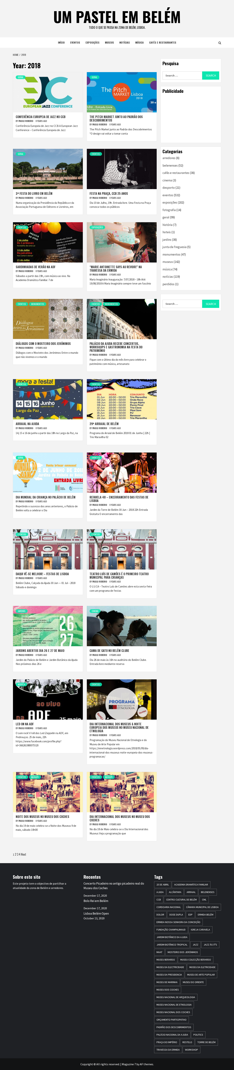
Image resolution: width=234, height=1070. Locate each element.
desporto (169, 188)
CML (204, 899)
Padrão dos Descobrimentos (173, 1027)
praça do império (166, 1042)
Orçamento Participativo (171, 1019)
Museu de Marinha (167, 982)
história (167, 225)
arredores (169, 158)
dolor (160, 914)
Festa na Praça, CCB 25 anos (109, 193)
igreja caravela (200, 929)
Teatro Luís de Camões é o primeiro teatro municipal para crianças (119, 576)
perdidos (168, 284)
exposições (92, 42)
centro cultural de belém (181, 899)
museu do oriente (193, 982)
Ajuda (160, 892)
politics (198, 1034)
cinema (95, 611)
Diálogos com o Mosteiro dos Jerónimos (43, 343)
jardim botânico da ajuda (171, 937)
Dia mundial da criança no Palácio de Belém (46, 497)
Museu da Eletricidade (202, 967)
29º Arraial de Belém (104, 424)
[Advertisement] (191, 118)
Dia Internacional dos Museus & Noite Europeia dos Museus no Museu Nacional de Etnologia (119, 727)
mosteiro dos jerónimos (183, 952)
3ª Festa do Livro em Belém (34, 193)
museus (109, 42)
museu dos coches (167, 989)
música (139, 42)
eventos (75, 42)
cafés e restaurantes (162, 42)
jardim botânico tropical (171, 944)
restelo (187, 1042)
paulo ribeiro (26, 120)
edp (190, 914)
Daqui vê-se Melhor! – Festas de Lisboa (42, 574)
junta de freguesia (174, 247)
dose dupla (176, 914)
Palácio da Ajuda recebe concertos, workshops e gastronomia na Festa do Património (116, 347)
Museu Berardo (165, 959)
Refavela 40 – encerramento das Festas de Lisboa (119, 499)
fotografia (169, 210)
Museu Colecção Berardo (195, 959)
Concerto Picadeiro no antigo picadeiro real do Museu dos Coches (114, 885)
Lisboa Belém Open (96, 913)
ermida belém (205, 914)
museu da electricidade (170, 967)
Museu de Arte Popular (201, 974)
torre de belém (206, 1042)
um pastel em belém (117, 16)
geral (20, 77)
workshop (191, 1049)
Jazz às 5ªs (210, 944)
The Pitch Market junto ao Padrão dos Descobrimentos (116, 118)
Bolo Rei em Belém (96, 901)
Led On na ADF (25, 724)
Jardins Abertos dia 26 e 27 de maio (40, 650)
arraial (191, 892)
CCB (158, 899)
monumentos (37, 304)
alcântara (175, 892)
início (61, 42)
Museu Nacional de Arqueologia (175, 997)
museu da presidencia (169, 974)
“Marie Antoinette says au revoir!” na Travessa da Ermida (116, 269)
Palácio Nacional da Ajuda (172, 1034)
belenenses (170, 165)
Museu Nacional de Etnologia (174, 1004)
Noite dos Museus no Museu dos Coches (42, 816)
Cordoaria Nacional (168, 907)
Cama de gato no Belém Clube (109, 650)
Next (23, 854)
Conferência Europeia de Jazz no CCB (40, 117)
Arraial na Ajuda (27, 424)
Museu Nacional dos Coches (173, 1012)
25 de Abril (162, 884)
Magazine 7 (129, 1064)
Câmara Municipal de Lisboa (202, 907)
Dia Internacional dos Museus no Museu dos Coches (120, 818)
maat (159, 952)
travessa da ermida (168, 1049)
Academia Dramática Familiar (191, 884)
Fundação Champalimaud (171, 929)
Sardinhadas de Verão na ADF (35, 267)
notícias (124, 42)
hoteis (167, 232)
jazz (195, 944)
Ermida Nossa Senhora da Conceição (178, 922)
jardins (21, 611)
